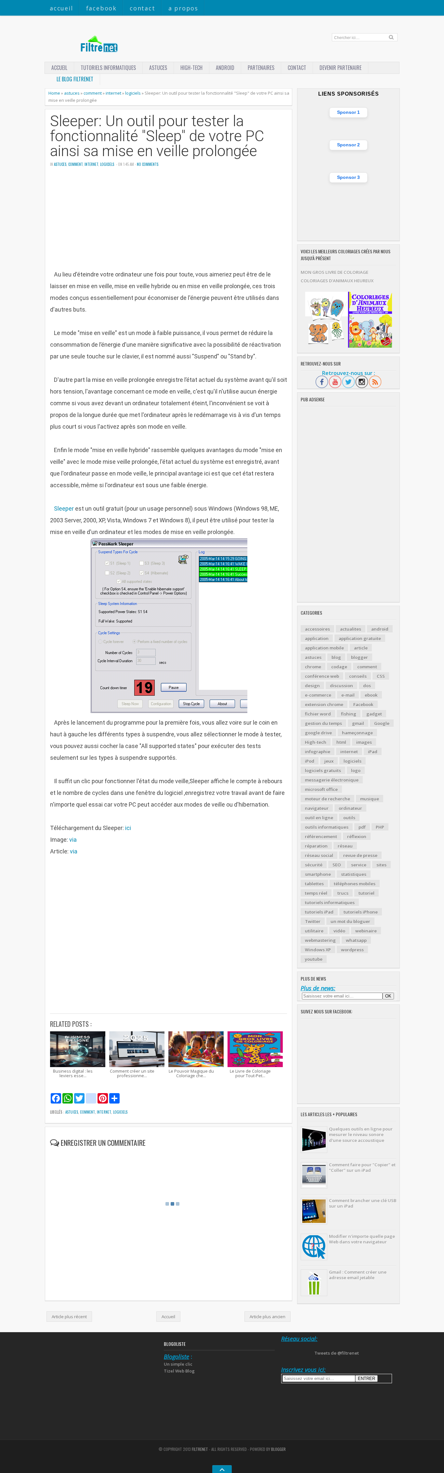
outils (349, 818)
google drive (318, 733)
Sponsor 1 (348, 112)
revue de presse (360, 855)
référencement (321, 836)
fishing (348, 714)
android (379, 629)
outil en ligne (319, 818)
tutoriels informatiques (330, 902)
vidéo (339, 931)
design (312, 686)
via (73, 839)
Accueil (61, 8)
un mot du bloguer (350, 921)
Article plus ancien (267, 1316)
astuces (158, 68)
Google (381, 723)
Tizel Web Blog (179, 1371)
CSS (381, 676)
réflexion (356, 836)
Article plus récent (69, 1316)
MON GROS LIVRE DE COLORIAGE (334, 272)
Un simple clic (178, 1364)
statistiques (353, 874)
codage (339, 667)
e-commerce (318, 695)
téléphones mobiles (354, 884)
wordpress (352, 950)
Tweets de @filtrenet (336, 1353)
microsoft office (321, 789)
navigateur (317, 808)
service (358, 865)
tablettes (314, 884)
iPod (309, 761)
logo (355, 770)
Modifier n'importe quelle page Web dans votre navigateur (362, 1239)
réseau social (319, 855)
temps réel (316, 893)
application (317, 638)
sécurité (313, 865)
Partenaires (261, 68)
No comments (147, 164)
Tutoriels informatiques (108, 68)
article (361, 648)
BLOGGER (278, 1449)
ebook (371, 695)
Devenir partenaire (340, 68)
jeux (328, 761)
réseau (345, 846)
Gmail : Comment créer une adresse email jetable (357, 1274)
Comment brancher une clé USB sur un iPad (362, 1203)
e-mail (348, 695)
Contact (142, 8)
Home (54, 93)
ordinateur (350, 808)
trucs (342, 893)
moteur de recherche (327, 799)
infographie (317, 752)
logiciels (133, 93)
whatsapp (356, 940)
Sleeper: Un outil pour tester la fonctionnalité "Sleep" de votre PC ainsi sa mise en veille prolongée (157, 136)
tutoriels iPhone (361, 912)
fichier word (318, 714)
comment (93, 93)
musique (369, 799)
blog (336, 657)
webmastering (320, 940)
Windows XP (318, 950)
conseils (358, 676)
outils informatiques (326, 827)
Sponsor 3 (348, 177)
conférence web (322, 676)
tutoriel (366, 893)
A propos (183, 8)
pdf (362, 827)
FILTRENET (200, 1449)
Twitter (312, 921)
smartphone (318, 874)
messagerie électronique (332, 780)
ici (128, 827)
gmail (358, 723)
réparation (316, 846)
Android (225, 68)
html (341, 742)
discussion (341, 686)
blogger (359, 657)
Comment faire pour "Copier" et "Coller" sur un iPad (362, 1167)
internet (113, 93)
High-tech (191, 68)
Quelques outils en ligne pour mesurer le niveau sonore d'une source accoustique (361, 1134)
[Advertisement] (168, 223)
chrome (313, 667)
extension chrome (324, 704)
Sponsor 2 (348, 144)
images (364, 742)
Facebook (101, 8)
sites (381, 865)
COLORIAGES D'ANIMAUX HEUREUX (337, 281)
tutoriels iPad (319, 912)
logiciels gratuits (323, 770)
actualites (350, 629)
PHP (380, 827)
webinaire (366, 931)
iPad (372, 752)
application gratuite (360, 638)
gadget (374, 714)
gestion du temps (323, 723)
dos (367, 686)
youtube (313, 959)
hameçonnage (357, 733)
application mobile (324, 648)
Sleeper (64, 508)
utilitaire (314, 931)
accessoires (317, 629)
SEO (337, 865)
